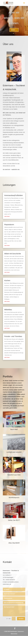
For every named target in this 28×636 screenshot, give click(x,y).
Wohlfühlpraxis (14, 497)
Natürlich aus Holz (14, 475)
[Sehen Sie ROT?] (14, 510)
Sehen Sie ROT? (14, 520)
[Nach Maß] (14, 419)
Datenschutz (14, 633)
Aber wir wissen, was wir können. (14, 18)
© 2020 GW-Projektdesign (10, 631)
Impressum (20, 631)
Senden (21, 618)
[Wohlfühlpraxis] (14, 487)
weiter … (14, 30)
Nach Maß (14, 429)
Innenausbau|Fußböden (13, 195)
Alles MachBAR (14, 543)
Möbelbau (8, 310)
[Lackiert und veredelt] (14, 442)
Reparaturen (9, 225)
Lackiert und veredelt (14, 452)
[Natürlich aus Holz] (14, 465)
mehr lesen (7, 216)
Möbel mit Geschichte (12, 254)
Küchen (7, 280)
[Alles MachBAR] (14, 533)
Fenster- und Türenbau (13, 336)
